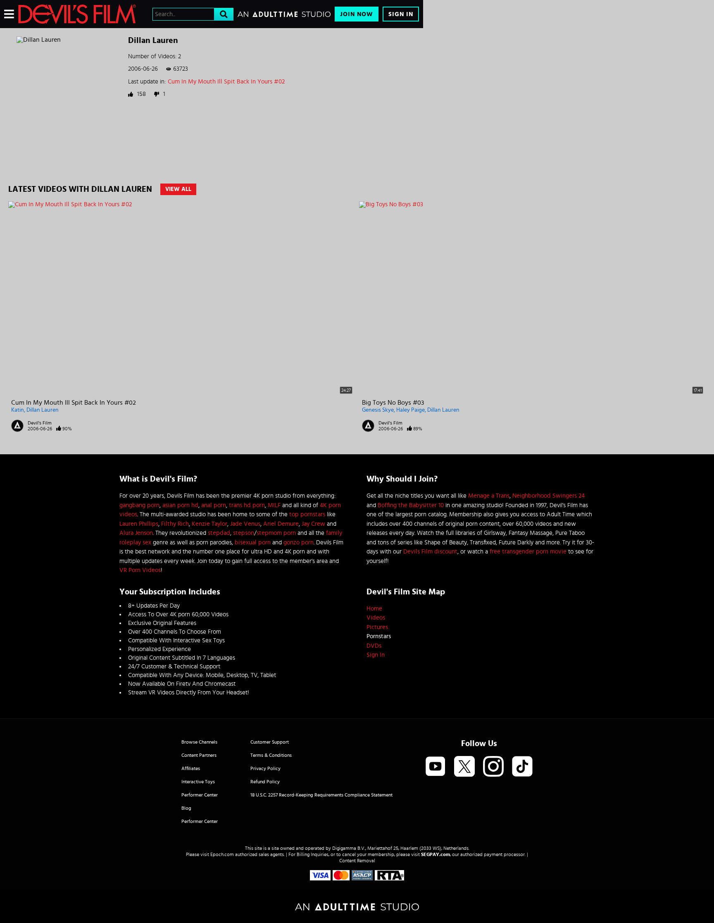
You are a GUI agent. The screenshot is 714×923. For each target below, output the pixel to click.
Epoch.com (222, 854)
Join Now (356, 14)
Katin (17, 410)
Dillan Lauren (42, 410)
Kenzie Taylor (209, 524)
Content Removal (357, 860)
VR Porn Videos (140, 570)
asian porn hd (180, 505)
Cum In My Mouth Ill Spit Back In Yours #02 (226, 82)
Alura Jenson (136, 533)
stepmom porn (276, 533)
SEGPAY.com (435, 854)
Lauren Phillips (138, 524)
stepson (243, 533)
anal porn (213, 505)
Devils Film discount (430, 552)
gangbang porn (139, 505)
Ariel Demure (281, 524)
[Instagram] (493, 767)
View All (178, 189)
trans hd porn (247, 505)
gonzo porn (298, 542)
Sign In (400, 14)
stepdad (219, 533)
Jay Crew (313, 524)
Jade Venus (245, 524)
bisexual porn (253, 542)
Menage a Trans (488, 496)
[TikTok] (522, 767)
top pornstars (307, 514)
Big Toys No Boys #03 (393, 402)
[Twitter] (464, 767)
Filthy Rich (175, 524)
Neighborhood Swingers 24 (548, 496)
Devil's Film (40, 422)
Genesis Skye (378, 410)
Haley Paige (410, 410)
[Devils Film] (77, 14)
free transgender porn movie (528, 552)
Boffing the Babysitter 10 (411, 505)
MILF (274, 505)
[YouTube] (435, 767)
